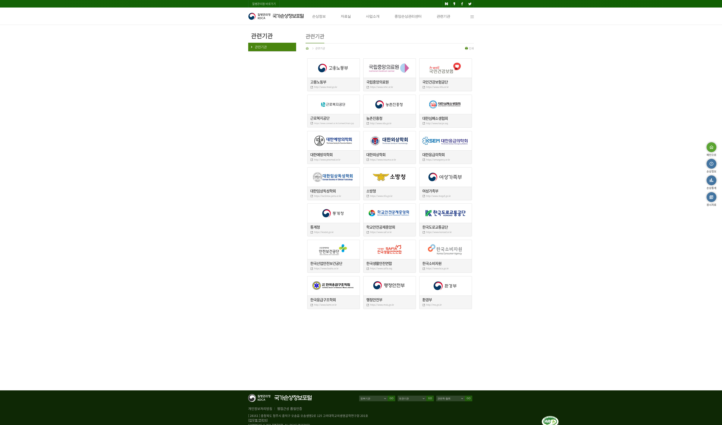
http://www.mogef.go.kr (438, 196)
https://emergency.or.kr (438, 159)
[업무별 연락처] (258, 420)
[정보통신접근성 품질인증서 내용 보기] (550, 418)
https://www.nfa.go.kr (381, 196)
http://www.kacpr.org (437, 123)
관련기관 (443, 16)
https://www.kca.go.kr (437, 268)
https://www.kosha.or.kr (326, 268)
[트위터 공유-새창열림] (470, 3)
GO (391, 398)
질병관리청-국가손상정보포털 (276, 16)
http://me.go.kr (434, 304)
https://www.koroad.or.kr (439, 232)
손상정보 (319, 16)
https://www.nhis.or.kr (437, 87)
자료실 (346, 16)
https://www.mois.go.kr (382, 304)
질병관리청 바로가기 (264, 4)
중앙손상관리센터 (408, 16)
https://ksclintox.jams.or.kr (327, 196)
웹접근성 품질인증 (289, 408)
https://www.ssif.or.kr (381, 232)
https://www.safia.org (381, 268)
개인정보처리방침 (260, 408)
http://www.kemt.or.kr (325, 304)
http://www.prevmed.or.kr (327, 159)
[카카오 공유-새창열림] (454, 3)
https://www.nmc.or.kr (381, 87)
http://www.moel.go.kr (325, 87)
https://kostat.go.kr (324, 232)
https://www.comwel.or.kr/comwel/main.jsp (334, 123)
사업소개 (372, 16)
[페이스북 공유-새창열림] (462, 3)
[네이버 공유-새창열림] (446, 3)
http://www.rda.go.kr (380, 123)
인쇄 (471, 48)
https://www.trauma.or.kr (383, 159)
